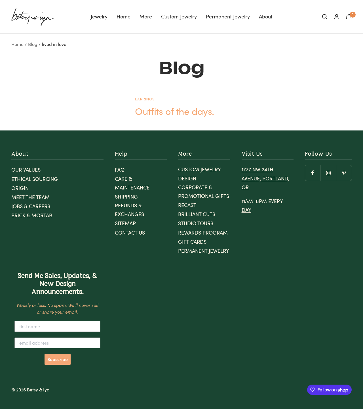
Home (123, 16)
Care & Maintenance (132, 183)
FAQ (119, 169)
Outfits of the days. (174, 110)
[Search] (324, 16)
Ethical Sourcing (34, 179)
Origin (20, 188)
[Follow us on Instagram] (328, 173)
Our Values (26, 169)
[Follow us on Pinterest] (344, 173)
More (146, 16)
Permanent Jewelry (228, 16)
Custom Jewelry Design (199, 174)
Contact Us (130, 232)
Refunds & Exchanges (129, 210)
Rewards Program (203, 232)
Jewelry (99, 16)
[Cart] (349, 16)
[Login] (336, 16)
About (266, 16)
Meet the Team (30, 197)
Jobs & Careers (30, 206)
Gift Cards (192, 241)
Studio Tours (195, 223)
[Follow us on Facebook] (312, 173)
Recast (187, 205)
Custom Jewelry (179, 16)
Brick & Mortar (31, 215)
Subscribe (57, 359)
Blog (32, 44)
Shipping (126, 196)
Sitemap (125, 223)
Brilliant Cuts (196, 214)
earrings (145, 99)
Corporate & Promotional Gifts (203, 191)
